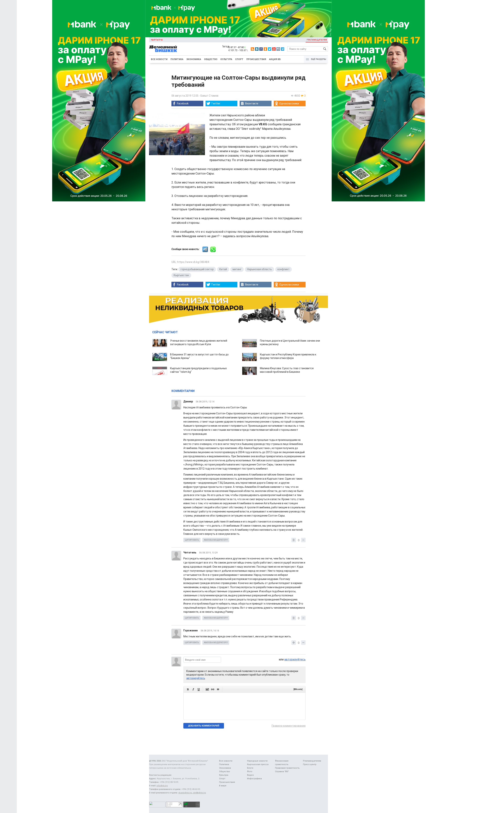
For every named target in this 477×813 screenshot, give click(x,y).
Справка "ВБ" (282, 771)
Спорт (239, 59)
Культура (226, 59)
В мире (222, 785)
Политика (176, 59)
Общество (210, 59)
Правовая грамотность (287, 768)
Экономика (193, 59)
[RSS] (252, 49)
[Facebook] (261, 49)
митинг (237, 269)
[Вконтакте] (256, 49)
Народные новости (257, 761)
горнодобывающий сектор (197, 269)
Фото (249, 771)
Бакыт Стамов (209, 95)
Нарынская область (259, 269)
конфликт (283, 269)
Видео (250, 775)
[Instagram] (278, 49)
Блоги (250, 768)
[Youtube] (274, 49)
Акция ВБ (275, 59)
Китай (223, 269)
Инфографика (254, 778)
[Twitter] (269, 49)
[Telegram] (282, 49)
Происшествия (256, 59)
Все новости (159, 59)
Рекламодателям (317, 40)
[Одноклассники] (265, 49)
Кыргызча (157, 40)
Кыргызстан (181, 275)
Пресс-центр (309, 764)
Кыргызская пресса (257, 764)
